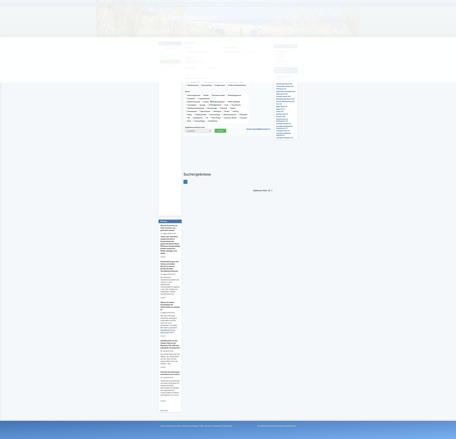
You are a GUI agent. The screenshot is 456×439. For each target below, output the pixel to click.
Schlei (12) (280, 111)
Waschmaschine (229, 115)
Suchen (220, 131)
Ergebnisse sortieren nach (195, 127)
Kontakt (208, 426)
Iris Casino (175, 395)
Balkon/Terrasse (193, 102)
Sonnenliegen (199, 121)
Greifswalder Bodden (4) (284, 86)
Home (162, 426)
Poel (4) (279, 104)
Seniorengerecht (193, 95)
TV (207, 118)
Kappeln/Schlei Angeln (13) (285, 91)
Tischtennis (236, 105)
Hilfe (201, 426)
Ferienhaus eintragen (190, 426)
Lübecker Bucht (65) (283, 96)
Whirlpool (217, 111)
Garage (203, 105)
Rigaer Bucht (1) (281, 106)
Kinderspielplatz (218, 102)
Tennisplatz (192, 105)
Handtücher (213, 121)
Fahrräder (243, 115)
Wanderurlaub (192, 85)
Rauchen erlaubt (218, 95)
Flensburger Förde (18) (284, 84)
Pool (226, 105)
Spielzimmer (205, 111)
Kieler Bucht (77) (282, 94)
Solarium (223, 108)
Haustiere (191, 98)
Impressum (216, 426)
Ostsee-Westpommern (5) (285, 101)
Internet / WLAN (230, 118)
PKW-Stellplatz (234, 102)
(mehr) (163, 257)
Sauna (226, 111)
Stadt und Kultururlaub (237, 85)
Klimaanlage (212, 108)
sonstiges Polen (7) (283, 131)
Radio (189, 115)
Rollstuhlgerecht (234, 95)
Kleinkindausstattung (195, 108)
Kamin (233, 108)
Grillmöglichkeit (215, 105)
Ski (188, 118)
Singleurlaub (220, 85)
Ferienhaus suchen (173, 426)
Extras (187, 91)
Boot (189, 121)
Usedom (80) (280, 116)
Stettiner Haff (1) (282, 114)
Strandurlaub (206, 85)
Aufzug (235, 111)
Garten (206, 102)
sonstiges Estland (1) (283, 123)
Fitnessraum (192, 111)
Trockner (243, 118)
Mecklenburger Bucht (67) (285, 99)
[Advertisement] (170, 108)
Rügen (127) (280, 109)
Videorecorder (200, 115)
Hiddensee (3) (281, 89)
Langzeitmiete (204, 98)
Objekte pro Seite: (260, 190)
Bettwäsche (198, 118)
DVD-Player (216, 118)
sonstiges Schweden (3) (284, 138)
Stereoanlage (214, 115)
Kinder (206, 95)
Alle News (164, 410)
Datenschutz (227, 426)
